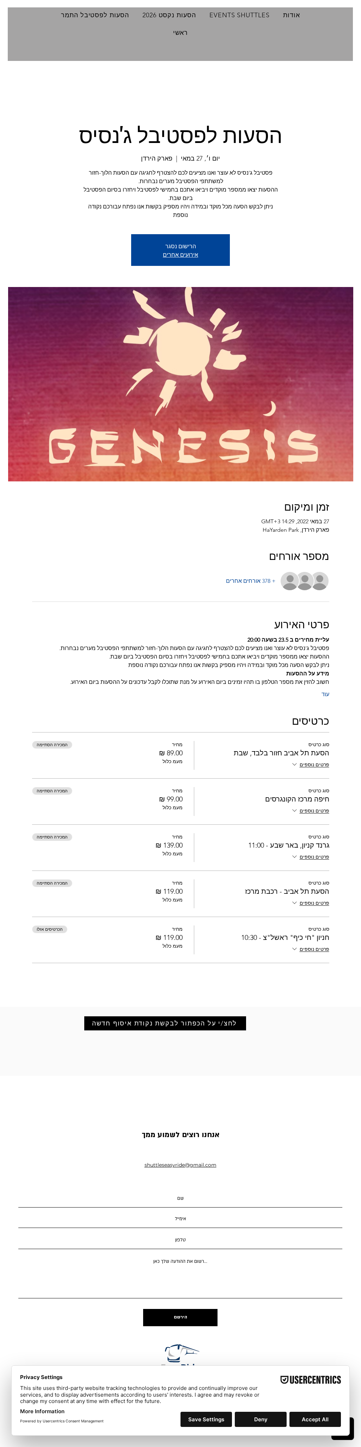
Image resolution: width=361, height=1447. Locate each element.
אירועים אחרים (180, 254)
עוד (325, 694)
